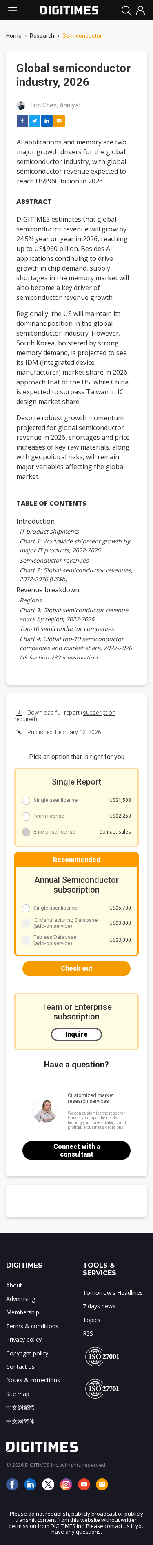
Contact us (20, 1366)
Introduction (35, 521)
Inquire (76, 1034)
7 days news (99, 1306)
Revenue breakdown (47, 589)
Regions (31, 600)
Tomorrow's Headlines (113, 1292)
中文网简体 (20, 1421)
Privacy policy (24, 1339)
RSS (88, 1333)
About (14, 1285)
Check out (77, 968)
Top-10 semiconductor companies (67, 629)
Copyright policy (27, 1353)
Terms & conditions (32, 1326)
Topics (91, 1320)
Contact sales (115, 832)
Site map (17, 1394)
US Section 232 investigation (59, 657)
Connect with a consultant (76, 1150)
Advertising (20, 1299)
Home (14, 36)
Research (42, 36)
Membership (22, 1312)
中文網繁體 (20, 1407)
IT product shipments (49, 531)
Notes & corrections (33, 1380)
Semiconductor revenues (54, 560)
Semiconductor (82, 36)
